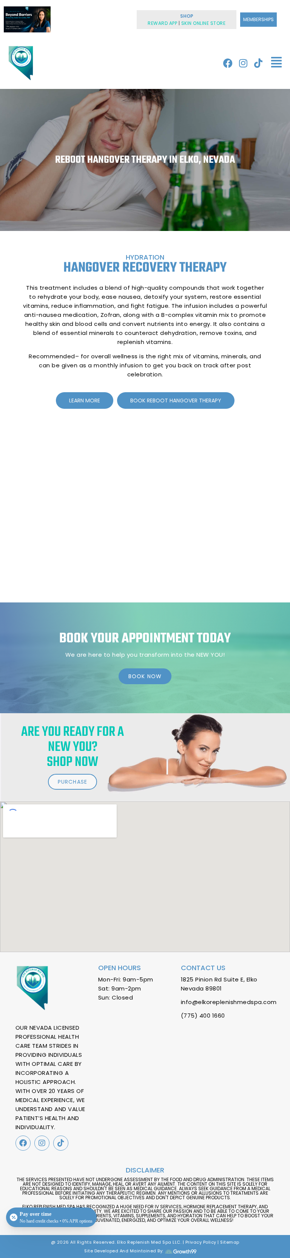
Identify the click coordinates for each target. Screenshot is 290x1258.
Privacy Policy (200, 1242)
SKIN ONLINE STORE (203, 23)
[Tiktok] (258, 63)
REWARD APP (162, 23)
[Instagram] (243, 63)
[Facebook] (228, 63)
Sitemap (229, 1242)
